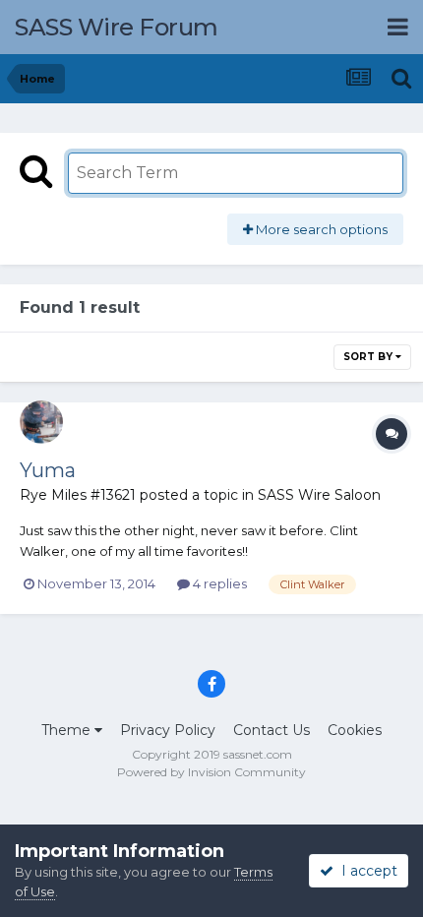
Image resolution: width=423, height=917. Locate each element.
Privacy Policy (167, 730)
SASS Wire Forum (116, 27)
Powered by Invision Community (211, 771)
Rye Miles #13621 (78, 495)
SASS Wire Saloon (319, 495)
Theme (67, 730)
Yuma (48, 470)
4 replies (218, 583)
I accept (365, 871)
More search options (320, 229)
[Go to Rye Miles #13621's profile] (41, 422)
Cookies (355, 730)
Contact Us (271, 730)
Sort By (369, 356)
